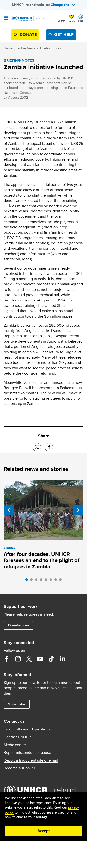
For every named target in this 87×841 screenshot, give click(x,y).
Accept (43, 831)
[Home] (28, 18)
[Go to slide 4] (42, 580)
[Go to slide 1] (27, 580)
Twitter (29, 659)
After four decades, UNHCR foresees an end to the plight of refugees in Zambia (41, 560)
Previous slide (9, 510)
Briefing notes (50, 48)
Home (8, 48)
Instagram (18, 659)
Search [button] (61, 20)
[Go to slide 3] (37, 580)
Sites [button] (80, 20)
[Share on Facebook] (49, 447)
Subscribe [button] (16, 704)
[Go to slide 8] (61, 580)
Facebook (7, 659)
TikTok (51, 659)
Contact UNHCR (17, 737)
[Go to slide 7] (56, 580)
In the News (26, 48)
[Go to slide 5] (47, 580)
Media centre (15, 744)
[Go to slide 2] (32, 580)
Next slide (78, 510)
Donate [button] (72, 21)
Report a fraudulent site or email (31, 760)
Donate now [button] (18, 625)
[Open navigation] (6, 18)
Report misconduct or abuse (27, 752)
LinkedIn (62, 659)
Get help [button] (64, 34)
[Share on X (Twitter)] (37, 447)
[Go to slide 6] (52, 580)
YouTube (40, 659)
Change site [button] (60, 4)
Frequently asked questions (27, 729)
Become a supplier (19, 768)
